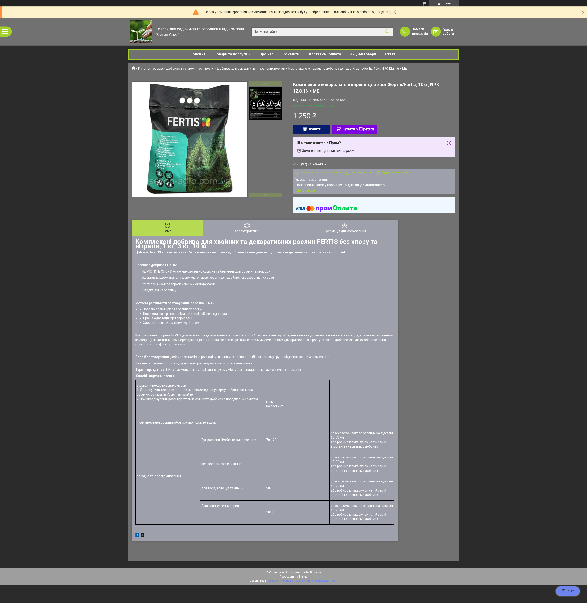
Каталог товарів (150, 68)
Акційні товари (363, 54)
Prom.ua (315, 572)
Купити (315, 129)
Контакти (291, 54)
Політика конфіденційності (319, 580)
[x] (142, 535)
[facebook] (137, 535)
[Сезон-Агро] (141, 31)
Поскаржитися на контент (283, 580)
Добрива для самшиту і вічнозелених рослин (251, 68)
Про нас (267, 54)
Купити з (350, 129)
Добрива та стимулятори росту (190, 68)
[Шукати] (387, 32)
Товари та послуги (231, 54)
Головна (198, 54)
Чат (571, 591)
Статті (390, 54)
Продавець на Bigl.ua (293, 576)
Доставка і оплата (324, 54)
